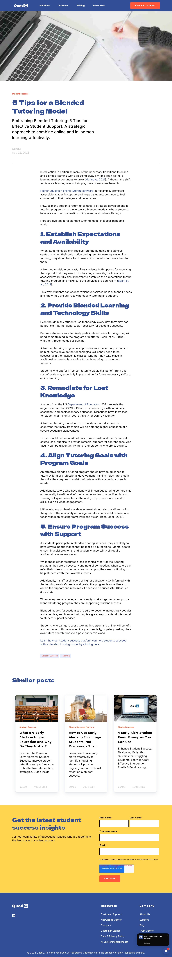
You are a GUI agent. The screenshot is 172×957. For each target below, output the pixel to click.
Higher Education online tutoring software (66, 190)
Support (144, 920)
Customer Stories (110, 931)
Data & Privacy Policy (113, 936)
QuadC (16, 148)
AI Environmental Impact (114, 942)
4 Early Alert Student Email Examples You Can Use (135, 737)
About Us (144, 914)
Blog (141, 925)
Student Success (50, 655)
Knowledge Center (111, 920)
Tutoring (66, 655)
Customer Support (111, 914)
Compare (106, 925)
